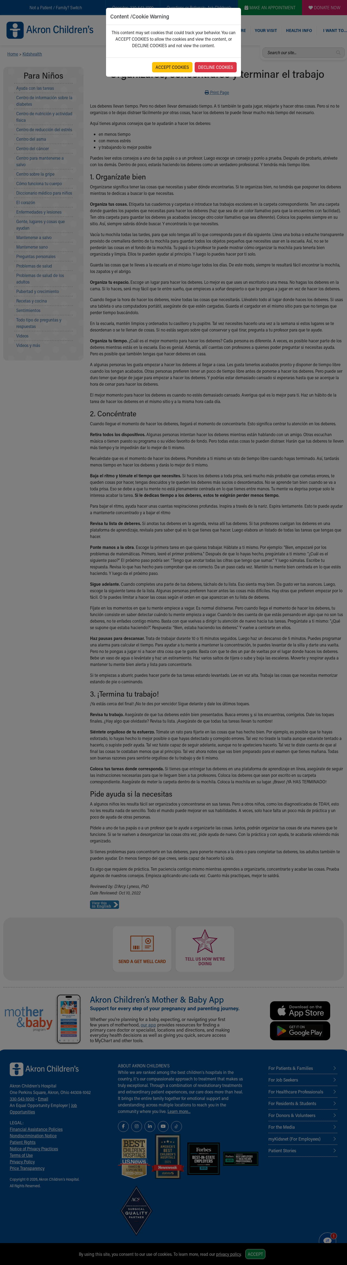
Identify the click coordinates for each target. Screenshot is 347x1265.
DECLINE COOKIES (215, 67)
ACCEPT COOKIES (172, 67)
